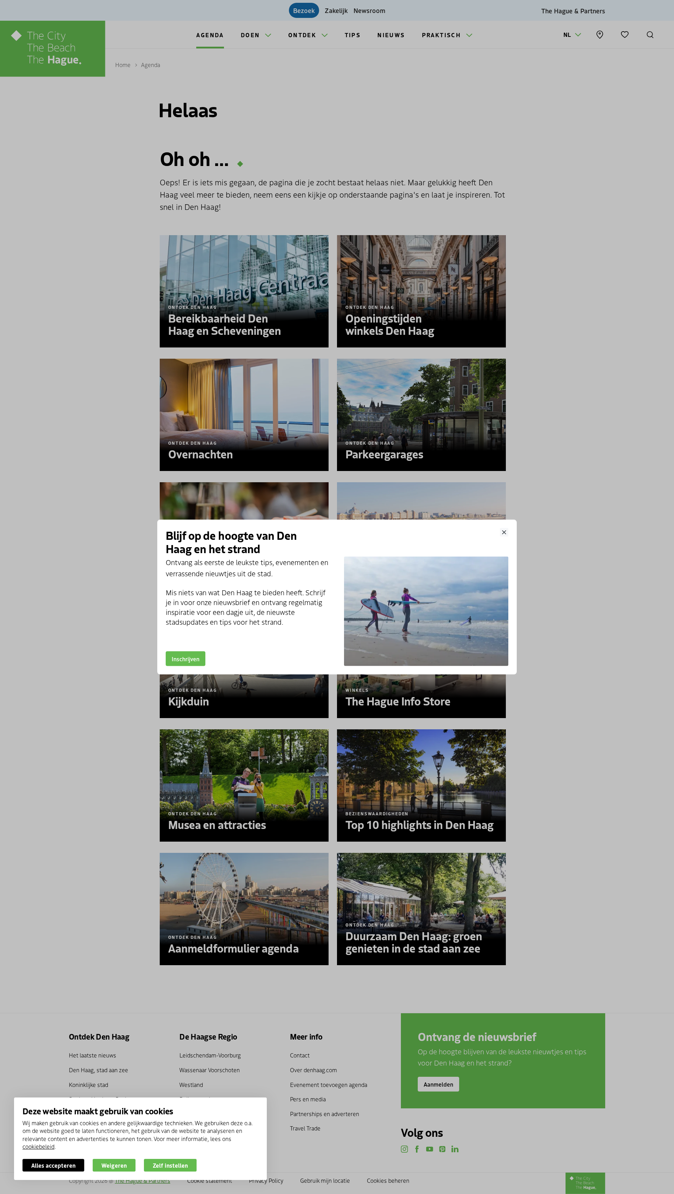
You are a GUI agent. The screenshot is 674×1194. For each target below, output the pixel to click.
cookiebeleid (38, 1146)
